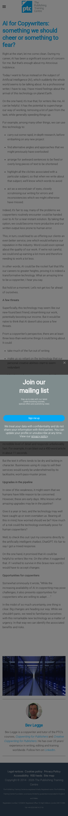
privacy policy (39, 436)
